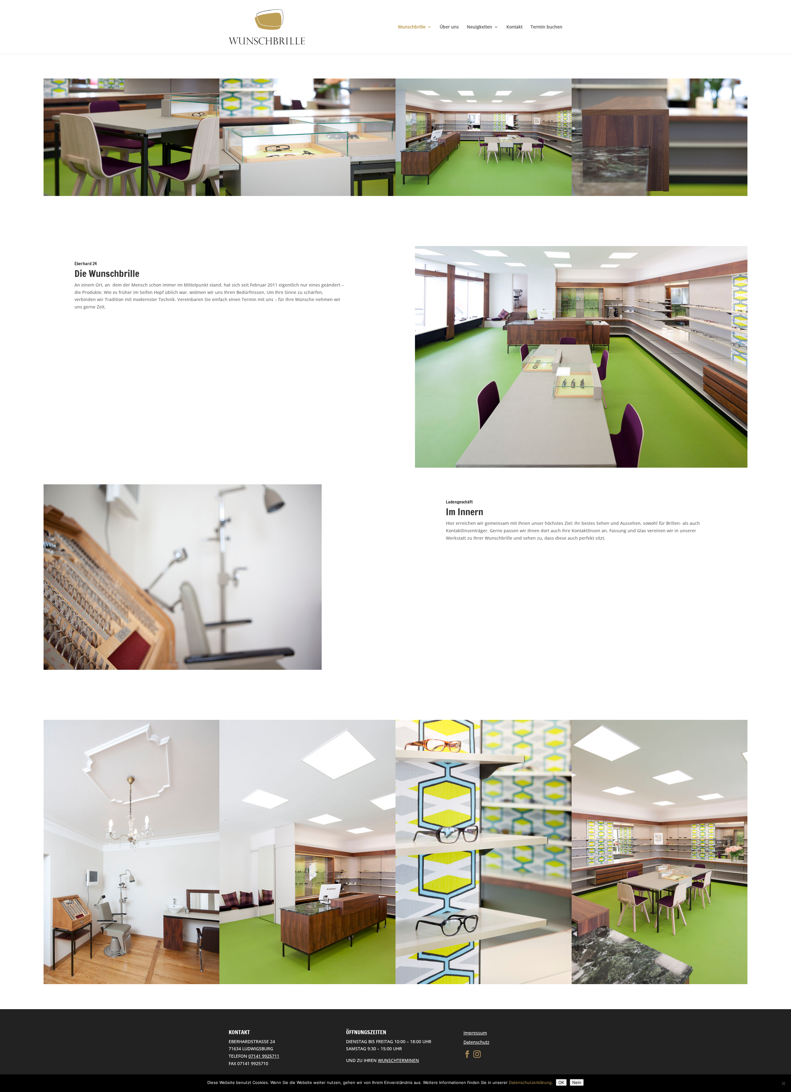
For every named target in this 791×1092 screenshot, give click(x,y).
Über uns (449, 27)
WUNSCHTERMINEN (398, 1060)
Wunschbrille (411, 27)
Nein (576, 1082)
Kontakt (514, 27)
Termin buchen (546, 27)
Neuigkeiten (479, 27)
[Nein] (783, 1083)
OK (561, 1082)
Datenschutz (476, 1042)
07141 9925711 (263, 1056)
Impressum (475, 1033)
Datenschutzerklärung (530, 1082)
